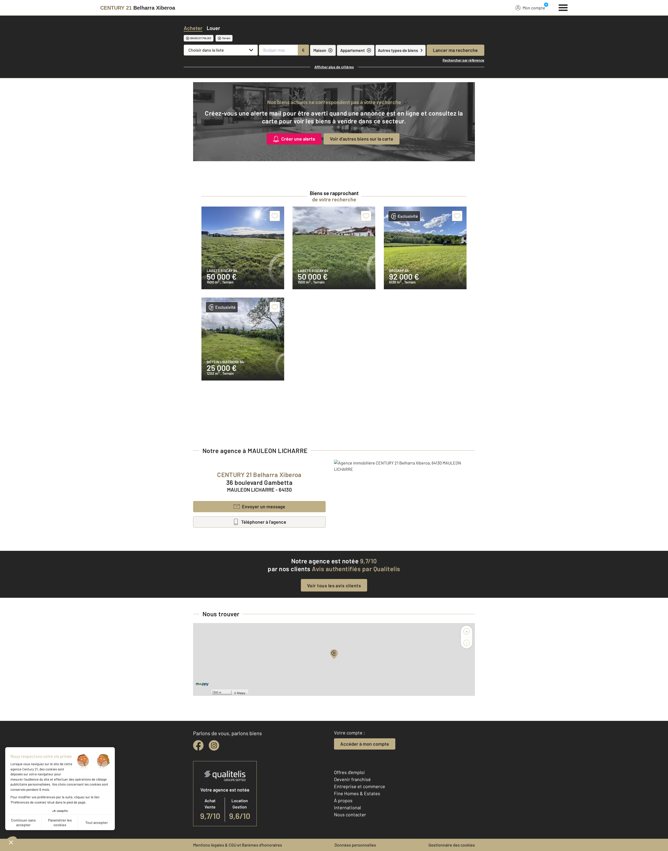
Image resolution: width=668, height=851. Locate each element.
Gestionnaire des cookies (451, 844)
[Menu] (563, 7)
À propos (343, 800)
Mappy (241, 693)
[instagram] (214, 745)
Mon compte (534, 7)
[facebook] (198, 745)
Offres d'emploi (349, 772)
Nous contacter (350, 814)
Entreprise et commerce (359, 786)
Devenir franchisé (352, 779)
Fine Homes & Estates (357, 793)
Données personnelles (355, 844)
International (347, 807)
